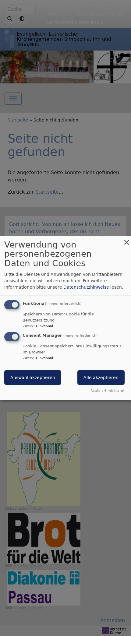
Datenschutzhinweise (86, 287)
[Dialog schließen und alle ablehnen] (126, 240)
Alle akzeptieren (101, 377)
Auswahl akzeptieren (32, 377)
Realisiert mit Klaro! (107, 391)
